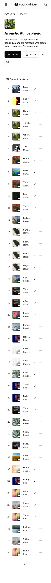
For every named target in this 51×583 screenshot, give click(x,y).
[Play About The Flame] (16, 362)
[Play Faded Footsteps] (16, 445)
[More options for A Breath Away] (41, 303)
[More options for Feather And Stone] (41, 160)
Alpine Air (27, 277)
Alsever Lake (27, 102)
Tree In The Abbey (27, 515)
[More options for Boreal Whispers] (41, 326)
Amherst (27, 90)
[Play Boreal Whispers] (16, 327)
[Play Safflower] (16, 232)
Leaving (27, 253)
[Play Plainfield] (16, 243)
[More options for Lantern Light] (41, 196)
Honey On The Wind (27, 111)
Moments (27, 150)
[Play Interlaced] (16, 374)
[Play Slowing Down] (16, 386)
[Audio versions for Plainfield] (34, 243)
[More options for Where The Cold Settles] (41, 136)
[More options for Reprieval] (41, 315)
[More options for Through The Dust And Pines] (41, 184)
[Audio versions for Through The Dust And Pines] (34, 184)
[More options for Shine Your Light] (41, 540)
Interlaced (27, 372)
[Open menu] (5, 4)
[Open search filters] (45, 4)
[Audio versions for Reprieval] (34, 315)
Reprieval (27, 313)
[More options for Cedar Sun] (41, 493)
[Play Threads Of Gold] (16, 291)
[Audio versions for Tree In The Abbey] (34, 517)
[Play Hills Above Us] (16, 339)
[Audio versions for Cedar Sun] (34, 493)
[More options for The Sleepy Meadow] (41, 148)
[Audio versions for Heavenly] (34, 422)
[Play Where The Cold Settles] (16, 136)
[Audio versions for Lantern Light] (34, 196)
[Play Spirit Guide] (16, 434)
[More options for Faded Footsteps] (41, 445)
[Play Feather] (16, 469)
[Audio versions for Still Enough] (34, 101)
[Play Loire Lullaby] (16, 172)
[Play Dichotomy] (16, 398)
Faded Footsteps (27, 444)
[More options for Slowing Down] (41, 386)
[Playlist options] (43, 54)
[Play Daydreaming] (16, 267)
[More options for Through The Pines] (41, 410)
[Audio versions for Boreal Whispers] (34, 326)
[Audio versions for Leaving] (34, 255)
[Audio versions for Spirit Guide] (34, 433)
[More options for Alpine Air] (41, 279)
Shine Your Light (27, 539)
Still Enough (27, 99)
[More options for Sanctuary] (41, 457)
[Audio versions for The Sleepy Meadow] (34, 148)
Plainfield (27, 241)
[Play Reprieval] (16, 315)
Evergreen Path (27, 479)
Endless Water (27, 550)
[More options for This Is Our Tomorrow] (41, 124)
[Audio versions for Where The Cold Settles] (34, 136)
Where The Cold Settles (27, 135)
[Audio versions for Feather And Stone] (34, 160)
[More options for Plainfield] (41, 243)
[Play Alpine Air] (16, 279)
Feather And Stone (27, 158)
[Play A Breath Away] (16, 303)
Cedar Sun (27, 491)
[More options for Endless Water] (41, 552)
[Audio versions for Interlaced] (34, 374)
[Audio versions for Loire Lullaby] (34, 172)
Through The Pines (27, 408)
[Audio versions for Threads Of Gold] (34, 291)
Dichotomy (27, 396)
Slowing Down (27, 384)
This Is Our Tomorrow (27, 123)
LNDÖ (26, 233)
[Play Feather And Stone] (16, 160)
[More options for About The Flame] (41, 362)
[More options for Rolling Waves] (41, 529)
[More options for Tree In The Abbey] (41, 517)
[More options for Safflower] (41, 231)
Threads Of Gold (27, 289)
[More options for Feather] (41, 469)
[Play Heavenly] (16, 422)
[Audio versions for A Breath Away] (34, 303)
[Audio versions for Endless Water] (34, 552)
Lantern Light (27, 194)
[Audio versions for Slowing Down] (34, 386)
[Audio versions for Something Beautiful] (34, 505)
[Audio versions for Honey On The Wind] (34, 113)
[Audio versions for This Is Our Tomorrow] (34, 124)
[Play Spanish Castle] (16, 350)
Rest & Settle (27, 340)
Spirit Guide (27, 432)
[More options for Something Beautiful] (41, 505)
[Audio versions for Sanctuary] (34, 457)
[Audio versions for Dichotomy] (34, 398)
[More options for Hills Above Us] (41, 338)
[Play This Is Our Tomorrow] (16, 125)
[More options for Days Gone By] (41, 89)
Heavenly (27, 420)
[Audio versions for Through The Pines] (34, 410)
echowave (27, 471)
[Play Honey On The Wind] (16, 113)
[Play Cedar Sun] (16, 493)
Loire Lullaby (27, 170)
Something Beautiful (27, 503)
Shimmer (27, 174)
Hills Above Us (27, 337)
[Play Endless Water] (16, 552)
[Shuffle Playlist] (8, 62)
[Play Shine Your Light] (16, 541)
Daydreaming (27, 265)
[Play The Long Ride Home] (16, 208)
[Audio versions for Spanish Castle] (34, 350)
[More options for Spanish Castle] (41, 350)
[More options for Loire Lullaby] (41, 172)
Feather (27, 467)
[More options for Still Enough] (41, 101)
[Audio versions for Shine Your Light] (34, 540)
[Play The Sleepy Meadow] (16, 148)
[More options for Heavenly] (41, 422)
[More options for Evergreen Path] (41, 481)
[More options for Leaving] (41, 255)
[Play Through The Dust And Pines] (16, 184)
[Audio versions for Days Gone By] (34, 89)
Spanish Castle (27, 348)
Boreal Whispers (27, 325)
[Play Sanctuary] (16, 457)
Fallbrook (27, 218)
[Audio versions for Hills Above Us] (34, 338)
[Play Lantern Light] (16, 196)
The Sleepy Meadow (27, 146)
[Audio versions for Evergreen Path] (34, 481)
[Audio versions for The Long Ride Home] (34, 208)
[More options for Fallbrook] (41, 220)
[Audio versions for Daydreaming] (34, 267)
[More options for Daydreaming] (41, 267)
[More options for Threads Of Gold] (41, 291)
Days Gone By (27, 87)
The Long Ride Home (27, 206)
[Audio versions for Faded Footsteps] (34, 445)
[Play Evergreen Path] (16, 481)
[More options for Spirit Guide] (41, 433)
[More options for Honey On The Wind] (41, 113)
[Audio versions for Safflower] (34, 231)
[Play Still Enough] (16, 101)
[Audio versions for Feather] (34, 469)
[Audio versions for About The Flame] (34, 362)
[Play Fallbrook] (16, 220)
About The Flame (27, 360)
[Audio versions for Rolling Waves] (34, 529)
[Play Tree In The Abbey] (16, 517)
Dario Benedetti (27, 352)
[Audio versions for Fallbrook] (34, 220)
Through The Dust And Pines (27, 182)
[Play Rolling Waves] (16, 529)
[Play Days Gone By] (16, 89)
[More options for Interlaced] (41, 374)
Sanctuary (27, 455)
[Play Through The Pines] (16, 410)
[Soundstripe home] (25, 4)
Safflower (27, 230)
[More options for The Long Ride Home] (41, 208)
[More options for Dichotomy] (41, 398)
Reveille (27, 221)
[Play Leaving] (16, 255)
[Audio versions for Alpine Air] (34, 279)
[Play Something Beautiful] (16, 505)
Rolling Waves (27, 527)
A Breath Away (27, 301)
